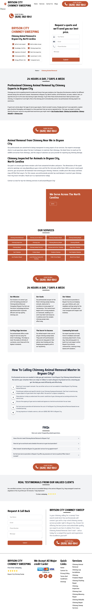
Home (37, 71)
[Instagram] (41, 576)
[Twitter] (46, 576)
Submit (65, 59)
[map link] (6, 4)
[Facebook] (50, 576)
